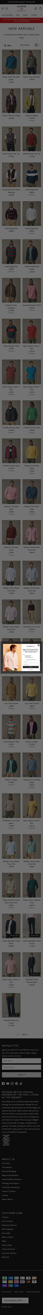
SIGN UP (30, 667)
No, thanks (31, 669)
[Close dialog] (39, 645)
